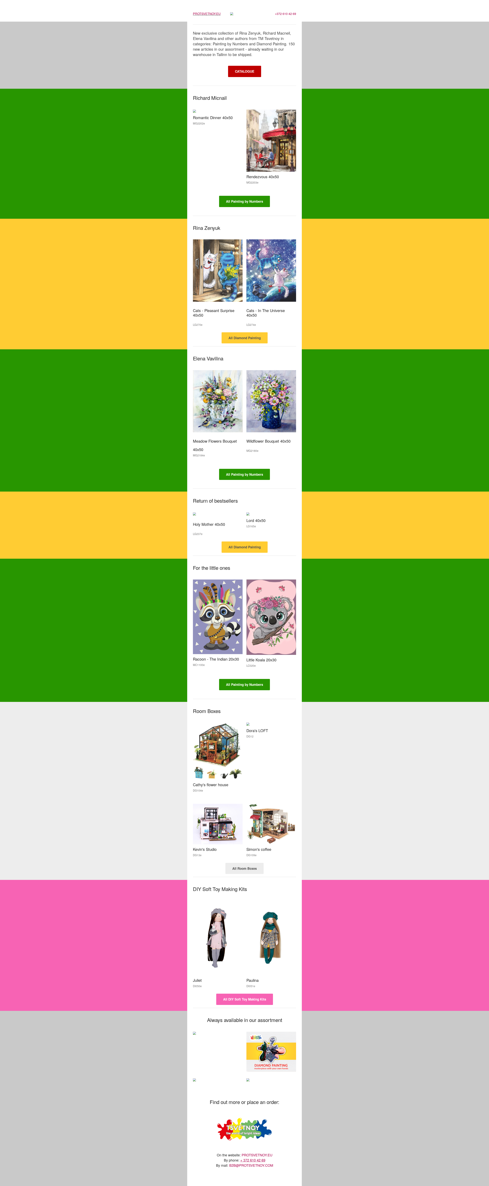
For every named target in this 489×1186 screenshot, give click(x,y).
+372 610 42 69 (285, 13)
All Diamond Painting (244, 338)
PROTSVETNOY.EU (207, 13)
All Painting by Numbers (244, 201)
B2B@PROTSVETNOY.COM (251, 1165)
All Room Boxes (244, 868)
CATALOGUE (244, 71)
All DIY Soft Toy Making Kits (244, 999)
